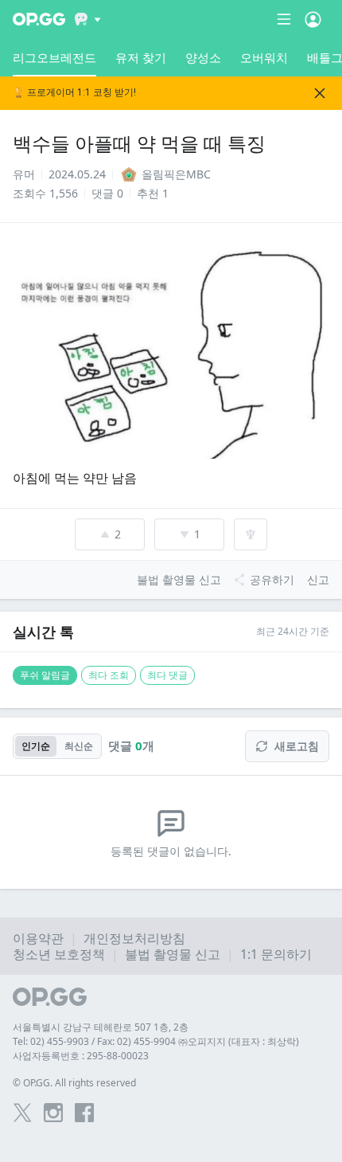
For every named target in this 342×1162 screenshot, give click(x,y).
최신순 (78, 746)
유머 (24, 174)
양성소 (203, 57)
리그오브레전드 (54, 57)
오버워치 (264, 57)
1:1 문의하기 (276, 954)
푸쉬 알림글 (45, 675)
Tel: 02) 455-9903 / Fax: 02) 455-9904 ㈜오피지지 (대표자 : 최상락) (156, 1041)
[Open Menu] (313, 19)
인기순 (35, 746)
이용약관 (38, 938)
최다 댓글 (167, 675)
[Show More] (88, 19)
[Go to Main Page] (39, 19)
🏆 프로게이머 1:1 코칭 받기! (74, 93)
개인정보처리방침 (134, 938)
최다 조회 (108, 675)
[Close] (319, 93)
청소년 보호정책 (59, 954)
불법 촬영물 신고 (172, 954)
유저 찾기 (140, 57)
